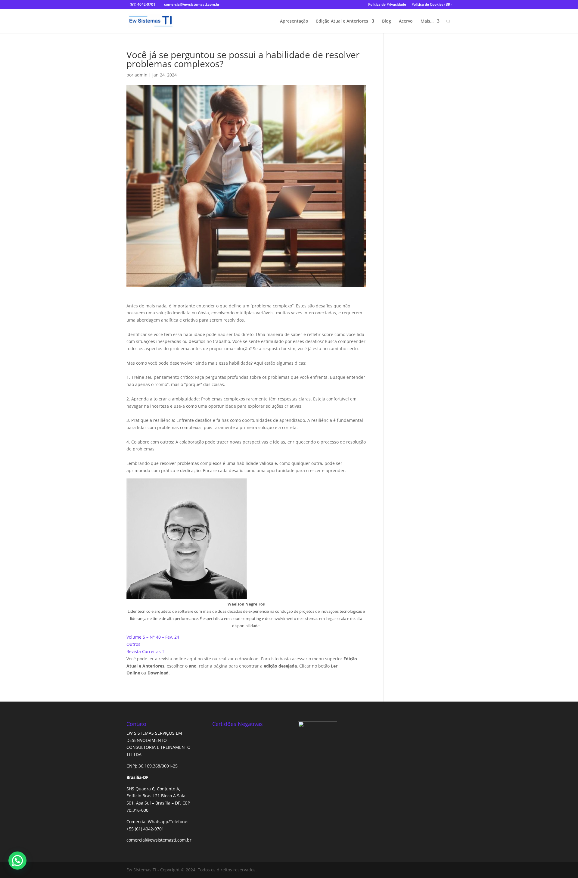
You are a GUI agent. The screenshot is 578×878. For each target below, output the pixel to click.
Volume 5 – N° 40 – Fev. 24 (152, 637)
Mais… (427, 21)
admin (141, 75)
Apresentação (294, 21)
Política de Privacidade (387, 5)
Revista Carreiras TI (146, 651)
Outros (133, 644)
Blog (386, 21)
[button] (17, 861)
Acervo (406, 21)
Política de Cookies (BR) (432, 5)
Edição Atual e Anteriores (342, 21)
